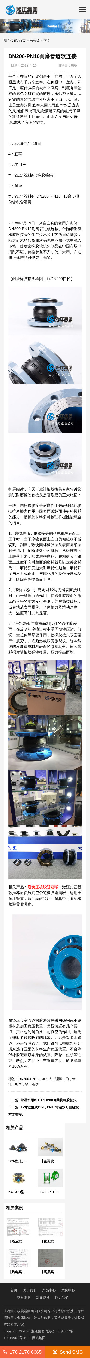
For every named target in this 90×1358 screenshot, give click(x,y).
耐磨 (18, 1084)
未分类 (35, 40)
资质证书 (23, 1297)
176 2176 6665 (26, 1352)
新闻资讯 (42, 1297)
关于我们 (29, 1290)
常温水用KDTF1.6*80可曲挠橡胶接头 (49, 1100)
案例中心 (68, 1290)
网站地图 (39, 1338)
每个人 (47, 1079)
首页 (22, 40)
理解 (58, 1079)
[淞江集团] (19, 9)
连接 (35, 1084)
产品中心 (49, 1290)
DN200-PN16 (28, 1079)
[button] (82, 9)
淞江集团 (38, 1331)
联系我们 (62, 1297)
